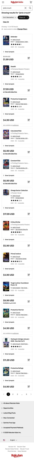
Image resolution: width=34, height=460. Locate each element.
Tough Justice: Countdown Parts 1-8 (20, 284)
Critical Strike (15, 222)
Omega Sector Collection (19, 190)
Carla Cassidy (16, 288)
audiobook (15, 125)
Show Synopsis (9, 52)
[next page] (31, 394)
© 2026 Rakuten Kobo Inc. (12, 432)
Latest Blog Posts (9, 413)
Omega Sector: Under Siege (24, 41)
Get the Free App (9, 423)
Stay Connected (8, 418)
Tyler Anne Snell (25, 288)
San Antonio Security (22, 229)
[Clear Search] (25, 8)
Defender (14, 37)
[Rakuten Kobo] (17, 2)
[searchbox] (13, 8)
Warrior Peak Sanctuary (23, 104)
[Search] (30, 8)
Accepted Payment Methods (13, 428)
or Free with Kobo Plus (10, 92)
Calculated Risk (16, 131)
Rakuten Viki (12, 446)
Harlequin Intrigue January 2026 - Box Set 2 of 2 (20, 340)
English (12, 440)
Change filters (22, 29)
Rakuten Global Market (12, 449)
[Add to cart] (28, 58)
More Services (12, 451)
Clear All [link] (6, 22)
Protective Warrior (17, 310)
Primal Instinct (16, 254)
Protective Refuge (17, 368)
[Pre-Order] (28, 301)
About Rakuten (22, 451)
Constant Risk (15, 161)
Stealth (13, 66)
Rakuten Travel (24, 449)
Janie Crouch (16, 39)
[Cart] (31, 2)
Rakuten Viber (21, 446)
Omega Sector (20, 74)
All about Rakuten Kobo (11, 403)
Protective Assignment (19, 99)
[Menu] (3, 2)
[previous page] (3, 394)
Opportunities (8, 408)
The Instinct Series (21, 258)
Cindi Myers (24, 344)
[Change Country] (4, 440)
